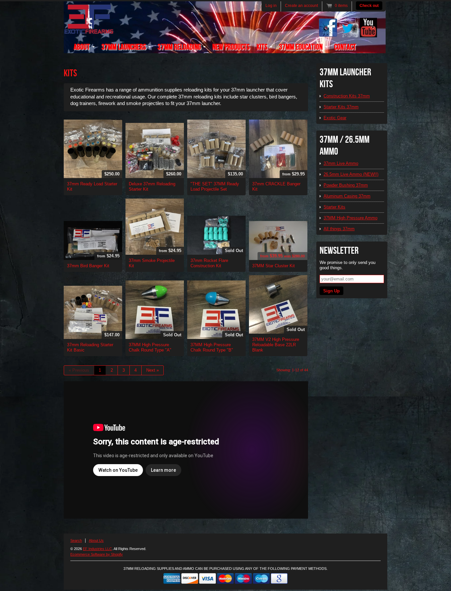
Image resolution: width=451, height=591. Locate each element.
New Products (231, 47)
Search (76, 540)
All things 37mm (339, 228)
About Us (96, 540)
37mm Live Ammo (341, 163)
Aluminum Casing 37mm (347, 196)
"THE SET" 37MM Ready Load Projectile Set (215, 186)
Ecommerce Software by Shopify (96, 554)
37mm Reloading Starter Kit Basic (90, 347)
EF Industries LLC (97, 549)
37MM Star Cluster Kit (273, 265)
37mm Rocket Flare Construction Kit (209, 263)
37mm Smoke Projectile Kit (152, 263)
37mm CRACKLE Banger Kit (276, 186)
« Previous (79, 370)
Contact (345, 47)
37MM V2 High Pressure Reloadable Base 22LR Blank (275, 344)
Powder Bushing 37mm (346, 185)
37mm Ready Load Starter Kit (92, 186)
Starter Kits (334, 206)
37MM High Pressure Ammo (350, 217)
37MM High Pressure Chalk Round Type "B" (212, 347)
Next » (152, 370)
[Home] (89, 30)
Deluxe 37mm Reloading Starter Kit (152, 186)
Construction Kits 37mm (347, 95)
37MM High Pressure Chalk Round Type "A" (150, 347)
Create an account (301, 5)
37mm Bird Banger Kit (88, 265)
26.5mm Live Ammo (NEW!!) (351, 174)
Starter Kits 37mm (341, 106)
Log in (271, 5)
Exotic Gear (335, 117)
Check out (369, 5)
